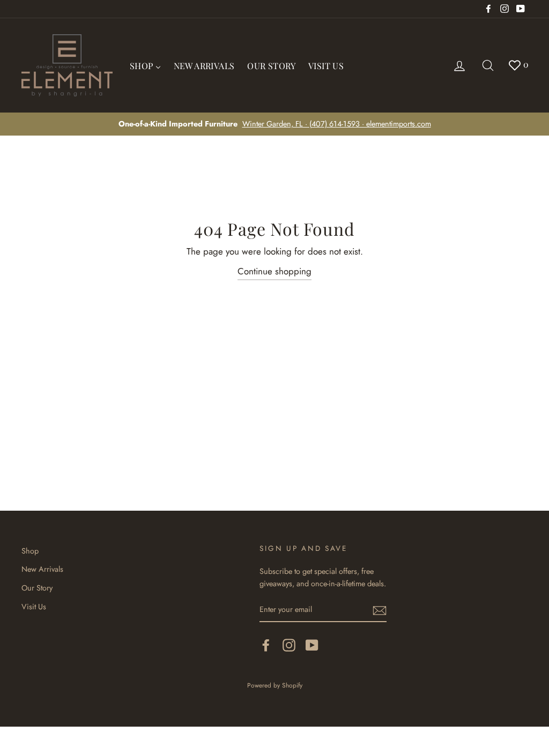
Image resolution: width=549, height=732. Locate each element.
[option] (274, 124)
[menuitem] (145, 65)
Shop (30, 551)
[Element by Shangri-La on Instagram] (289, 645)
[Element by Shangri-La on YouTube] (312, 645)
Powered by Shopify (274, 685)
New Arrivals (42, 569)
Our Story (37, 587)
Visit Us (33, 606)
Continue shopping (274, 271)
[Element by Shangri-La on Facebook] (265, 645)
